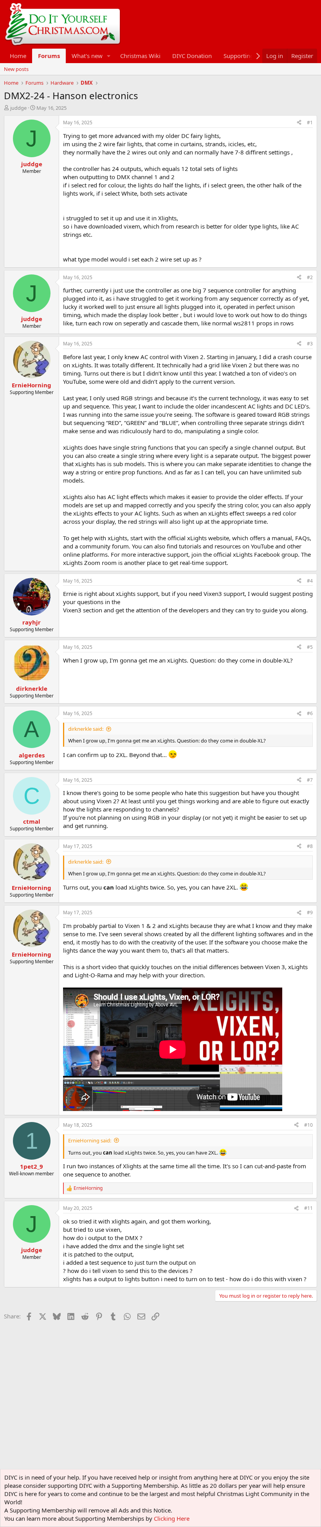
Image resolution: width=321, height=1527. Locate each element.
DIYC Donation (192, 56)
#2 (310, 277)
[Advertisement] (146, 1340)
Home (18, 56)
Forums (49, 56)
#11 (308, 1208)
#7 (310, 780)
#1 (310, 122)
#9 (310, 912)
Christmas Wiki (140, 56)
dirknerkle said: (85, 728)
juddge (18, 107)
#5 (310, 647)
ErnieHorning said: (89, 1140)
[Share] (299, 122)
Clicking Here (171, 1518)
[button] (108, 56)
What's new (87, 56)
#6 (310, 713)
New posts (16, 69)
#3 (310, 343)
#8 (310, 846)
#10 (308, 1125)
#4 (310, 580)
